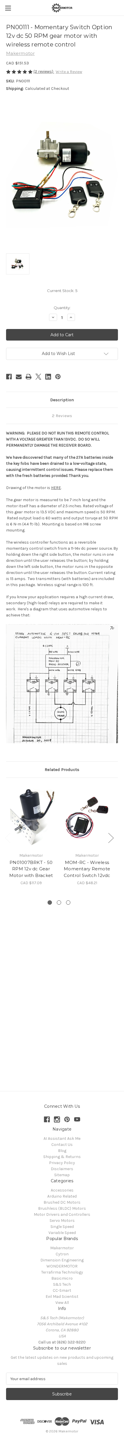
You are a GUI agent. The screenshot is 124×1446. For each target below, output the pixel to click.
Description (62, 399)
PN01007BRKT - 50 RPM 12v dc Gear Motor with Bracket (31, 869)
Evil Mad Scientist (62, 1296)
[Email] (19, 377)
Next (111, 837)
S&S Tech (62, 1284)
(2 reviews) (43, 71)
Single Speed (62, 1226)
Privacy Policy (62, 1162)
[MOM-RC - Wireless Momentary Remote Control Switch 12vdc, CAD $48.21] (87, 816)
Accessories (62, 1190)
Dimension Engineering (62, 1260)
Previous (7, 837)
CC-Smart (62, 1290)
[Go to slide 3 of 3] (68, 902)
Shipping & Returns (62, 1156)
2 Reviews (62, 415)
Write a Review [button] (69, 71)
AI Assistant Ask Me (62, 1138)
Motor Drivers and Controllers (62, 1214)
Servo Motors (62, 1220)
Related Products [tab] (62, 769)
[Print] (28, 377)
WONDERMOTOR (62, 1266)
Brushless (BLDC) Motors (62, 1208)
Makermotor (62, 1248)
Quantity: (62, 307)
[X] (38, 377)
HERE (56, 487)
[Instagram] (57, 1119)
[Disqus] (62, 993)
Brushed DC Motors (62, 1202)
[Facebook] (9, 377)
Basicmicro (62, 1278)
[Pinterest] (58, 377)
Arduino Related (62, 1196)
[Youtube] (77, 1119)
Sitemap (62, 1174)
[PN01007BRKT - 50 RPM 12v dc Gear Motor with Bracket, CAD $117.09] (31, 816)
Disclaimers (62, 1168)
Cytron (62, 1254)
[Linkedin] (48, 377)
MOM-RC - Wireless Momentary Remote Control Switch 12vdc (87, 869)
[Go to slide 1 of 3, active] (50, 902)
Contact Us (62, 1144)
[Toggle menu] (8, 8)
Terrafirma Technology (62, 1272)
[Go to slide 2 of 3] (59, 902)
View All (62, 1302)
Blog (62, 1150)
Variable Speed (62, 1232)
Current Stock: (62, 290)
